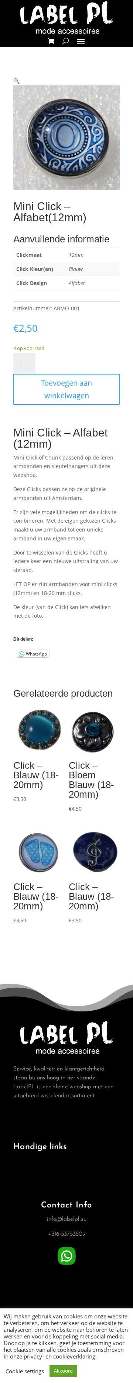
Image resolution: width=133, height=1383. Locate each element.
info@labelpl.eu (66, 1219)
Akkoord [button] (63, 1370)
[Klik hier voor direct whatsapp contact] (67, 1265)
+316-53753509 (66, 1234)
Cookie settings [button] (25, 1371)
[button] (16, 80)
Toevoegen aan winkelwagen (66, 389)
